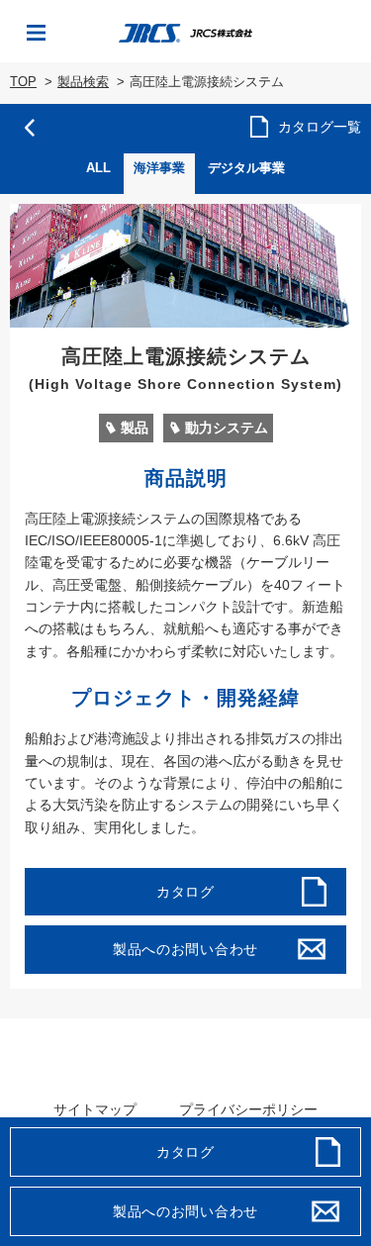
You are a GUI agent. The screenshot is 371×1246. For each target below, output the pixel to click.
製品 (134, 427)
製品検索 (83, 81)
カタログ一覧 (319, 127)
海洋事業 (159, 167)
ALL (98, 167)
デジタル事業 (246, 167)
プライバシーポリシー (248, 1109)
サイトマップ (95, 1109)
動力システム (226, 427)
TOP (23, 81)
